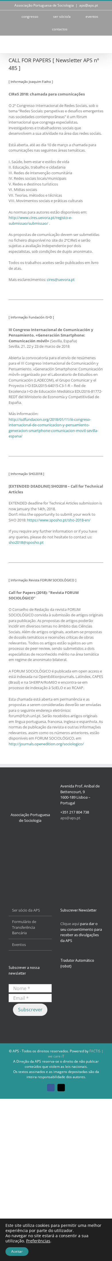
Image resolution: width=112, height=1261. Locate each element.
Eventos (19, 944)
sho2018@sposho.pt (26, 542)
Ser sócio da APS (26, 910)
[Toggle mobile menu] (101, 45)
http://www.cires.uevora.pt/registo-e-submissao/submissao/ (40, 220)
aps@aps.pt (88, 5)
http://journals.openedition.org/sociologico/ (46, 743)
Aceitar (17, 1251)
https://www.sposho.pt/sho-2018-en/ (58, 520)
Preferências (38, 1241)
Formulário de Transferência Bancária (24, 927)
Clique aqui (69, 923)
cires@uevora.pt (61, 279)
